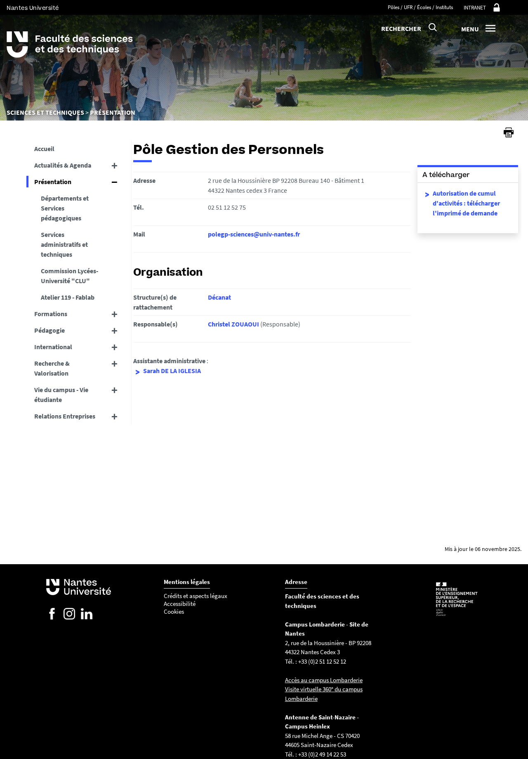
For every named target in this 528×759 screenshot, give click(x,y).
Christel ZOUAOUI (233, 324)
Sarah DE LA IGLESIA (172, 370)
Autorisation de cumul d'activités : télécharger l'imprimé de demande (466, 203)
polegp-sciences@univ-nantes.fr (254, 234)
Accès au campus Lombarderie (324, 680)
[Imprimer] (508, 132)
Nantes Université (33, 8)
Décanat (219, 297)
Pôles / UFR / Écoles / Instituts (420, 7)
